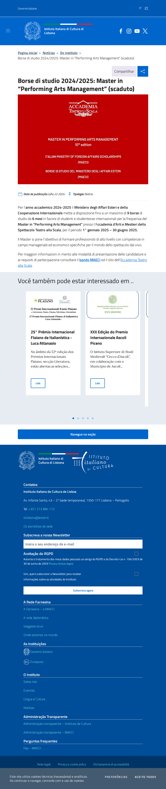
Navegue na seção (83, 434)
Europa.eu (37, 661)
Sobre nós (30, 681)
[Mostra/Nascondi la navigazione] (8, 30)
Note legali (44, 764)
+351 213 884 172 (42, 508)
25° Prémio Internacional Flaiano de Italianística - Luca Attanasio (52, 337)
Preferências (116, 776)
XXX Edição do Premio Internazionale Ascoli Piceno (109, 337)
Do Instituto (69, 52)
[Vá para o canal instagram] (128, 30)
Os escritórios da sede (38, 526)
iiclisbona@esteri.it (36, 517)
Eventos (29, 690)
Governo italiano (27, 8)
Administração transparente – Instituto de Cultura (57, 723)
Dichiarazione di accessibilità (111, 764)
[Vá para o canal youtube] (136, 30)
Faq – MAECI (32, 748)
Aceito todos (145, 776)
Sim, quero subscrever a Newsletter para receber (52, 574)
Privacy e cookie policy (72, 764)
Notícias (49, 52)
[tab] (73, 418)
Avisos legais (65, 563)
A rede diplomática (35, 617)
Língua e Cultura (34, 699)
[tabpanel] (53, 352)
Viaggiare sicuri (33, 626)
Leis (40, 383)
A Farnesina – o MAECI (38, 609)
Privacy (53, 563)
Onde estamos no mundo (40, 634)
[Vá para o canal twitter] (144, 30)
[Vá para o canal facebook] (120, 30)
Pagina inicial (27, 52)
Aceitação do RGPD (38, 553)
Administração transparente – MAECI (48, 732)
